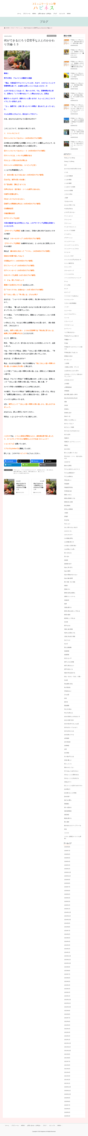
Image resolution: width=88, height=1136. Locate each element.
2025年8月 (67, 883)
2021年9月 (67, 1054)
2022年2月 (67, 1036)
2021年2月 (67, 1079)
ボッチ (66, 288)
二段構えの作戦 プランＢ (71, 367)
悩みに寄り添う (68, 567)
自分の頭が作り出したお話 (71, 723)
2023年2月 (67, 992)
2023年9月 (67, 967)
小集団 (66, 512)
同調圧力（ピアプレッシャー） (72, 441)
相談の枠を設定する (69, 672)
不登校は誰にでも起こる (71, 352)
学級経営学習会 (68, 487)
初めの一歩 (67, 416)
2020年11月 (67, 1090)
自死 (65, 749)
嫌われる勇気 (68, 465)
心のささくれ (68, 531)
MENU (23, 1125)
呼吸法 (66, 445)
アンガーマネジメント (70, 227)
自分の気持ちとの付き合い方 (72, 716)
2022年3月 (67, 1032)
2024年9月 (67, 923)
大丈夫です (67, 462)
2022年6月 (67, 1021)
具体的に (66, 409)
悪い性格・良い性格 (69, 582)
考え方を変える (68, 712)
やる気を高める (68, 208)
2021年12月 (67, 1043)
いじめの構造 (68, 179)
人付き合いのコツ (41, 470)
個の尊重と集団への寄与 (71, 394)
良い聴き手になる (69, 756)
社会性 (66, 680)
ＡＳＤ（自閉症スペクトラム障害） (72, 837)
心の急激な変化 (68, 538)
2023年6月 (67, 978)
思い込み (66, 556)
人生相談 (66, 383)
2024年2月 (67, 948)
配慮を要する (68, 818)
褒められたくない (69, 767)
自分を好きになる (69, 731)
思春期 (66, 560)
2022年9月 (67, 1010)
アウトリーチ (68, 219)
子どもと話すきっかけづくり (72, 469)
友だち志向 (67, 434)
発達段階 (66, 651)
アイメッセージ (68, 216)
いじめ (66, 172)
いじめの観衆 (68, 183)
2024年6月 (67, 934)
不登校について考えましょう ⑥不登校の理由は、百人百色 (77, 85)
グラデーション (68, 237)
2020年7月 (67, 1105)
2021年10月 (67, 1050)
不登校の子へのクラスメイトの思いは (73, 348)
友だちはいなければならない (72, 431)
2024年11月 (67, 916)
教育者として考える (69, 618)
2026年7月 (67, 850)
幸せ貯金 (66, 520)
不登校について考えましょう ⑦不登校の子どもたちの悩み (77, 75)
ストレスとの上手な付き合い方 (72, 259)
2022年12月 (67, 999)
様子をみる (67, 625)
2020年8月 (67, 1101)
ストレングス (68, 267)
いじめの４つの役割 (69, 187)
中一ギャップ (68, 359)
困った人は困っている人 (71, 452)
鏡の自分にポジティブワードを (72, 825)
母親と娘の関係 (68, 629)
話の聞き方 (67, 789)
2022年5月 (67, 1025)
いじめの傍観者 (68, 176)
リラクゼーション (69, 325)
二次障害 (66, 363)
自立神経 (66, 752)
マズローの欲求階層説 (70, 303)
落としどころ (41, 471)
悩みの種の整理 (68, 578)
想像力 (66, 585)
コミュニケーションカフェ (71, 245)
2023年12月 (67, 956)
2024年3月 (67, 945)
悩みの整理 (67, 571)
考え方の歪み (68, 709)
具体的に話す (68, 412)
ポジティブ (67, 292)
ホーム (7, 1125)
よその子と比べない (69, 212)
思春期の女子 (68, 563)
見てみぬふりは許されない (71, 771)
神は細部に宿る (68, 683)
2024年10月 (67, 919)
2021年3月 (67, 1076)
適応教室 (66, 814)
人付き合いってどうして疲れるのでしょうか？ (73, 375)
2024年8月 (67, 927)
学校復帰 (66, 483)
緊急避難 (66, 705)
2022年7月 (67, 1018)
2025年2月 (67, 905)
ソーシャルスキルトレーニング (28, 470)
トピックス (52, 1125)
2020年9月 (67, 1098)
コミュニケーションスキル (71, 248)
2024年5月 (67, 938)
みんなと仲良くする (69, 205)
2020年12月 (67, 1087)
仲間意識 (66, 391)
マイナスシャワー (69, 299)
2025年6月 (67, 890)
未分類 (66, 622)
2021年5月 (67, 1068)
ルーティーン (68, 328)
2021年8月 (67, 1058)
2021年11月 (67, 1047)
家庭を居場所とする (69, 498)
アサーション (51, 36)
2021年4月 (67, 1072)
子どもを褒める (68, 476)
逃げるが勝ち (68, 800)
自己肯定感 (67, 742)
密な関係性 (67, 505)
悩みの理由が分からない (71, 574)
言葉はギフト (68, 782)
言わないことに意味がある (71, 774)
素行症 (66, 702)
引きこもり (67, 523)
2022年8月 (67, 1014)
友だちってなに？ (69, 423)
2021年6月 (67, 1065)
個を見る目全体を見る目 (71, 398)
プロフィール (15, 1125)
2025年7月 (67, 887)
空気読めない (68, 691)
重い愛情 (66, 822)
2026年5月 (67, 858)
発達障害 (66, 654)
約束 (65, 698)
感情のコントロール (69, 596)
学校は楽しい (68, 480)
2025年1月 (67, 908)
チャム (66, 281)
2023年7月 (67, 974)
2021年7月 (67, 1061)
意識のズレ (67, 589)
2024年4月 (67, 941)
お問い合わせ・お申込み (33, 1125)
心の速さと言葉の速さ (70, 545)
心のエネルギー (68, 534)
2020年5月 (67, 1112)
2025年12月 (67, 872)
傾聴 (65, 401)
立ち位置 (66, 694)
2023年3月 (67, 988)
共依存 (66, 405)
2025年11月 (67, 876)
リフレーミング (68, 321)
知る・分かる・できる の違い (72, 676)
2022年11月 (67, 1003)
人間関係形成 (68, 387)
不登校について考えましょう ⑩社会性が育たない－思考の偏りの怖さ (77, 41)
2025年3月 (67, 901)
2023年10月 (67, 963)
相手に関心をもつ (32, 471)
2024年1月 (67, 952)
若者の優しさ (68, 760)
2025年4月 (67, 898)
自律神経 (66, 745)
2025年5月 (67, 894)
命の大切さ (67, 449)
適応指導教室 (68, 811)
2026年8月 (67, 847)
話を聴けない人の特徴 (70, 793)
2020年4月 (67, 1116)
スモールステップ (69, 270)
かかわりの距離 (68, 190)
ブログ (44, 1125)
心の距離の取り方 (69, 542)
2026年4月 (67, 861)
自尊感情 (66, 738)
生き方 (66, 643)
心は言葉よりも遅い (69, 549)
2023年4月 (67, 985)
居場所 (66, 516)
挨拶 (65, 603)
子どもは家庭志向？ (69, 472)
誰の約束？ (67, 796)
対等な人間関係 (68, 509)
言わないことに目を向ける (71, 778)
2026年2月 (67, 868)
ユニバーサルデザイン (70, 314)
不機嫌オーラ (68, 339)
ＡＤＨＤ (66, 833)
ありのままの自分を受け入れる (72, 168)
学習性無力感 (68, 491)
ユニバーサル (68, 310)
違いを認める (68, 807)
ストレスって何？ (69, 256)
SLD (65, 165)
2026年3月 (67, 865)
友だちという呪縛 (69, 427)
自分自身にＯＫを (69, 734)
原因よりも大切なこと (70, 420)
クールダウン (68, 234)
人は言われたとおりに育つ (71, 370)
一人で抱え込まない (69, 332)
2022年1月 (67, 1039)
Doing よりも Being (69, 157)
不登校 (66, 343)
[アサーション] (9, 485)
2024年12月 (67, 912)
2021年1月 (67, 1083)
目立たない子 (68, 658)
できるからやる (68, 201)
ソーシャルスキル (69, 274)
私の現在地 (67, 687)
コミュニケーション (69, 241)
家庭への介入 (68, 494)
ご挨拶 (66, 197)
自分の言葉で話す (69, 720)
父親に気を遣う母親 (69, 636)
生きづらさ (67, 640)
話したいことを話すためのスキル (21, 473)
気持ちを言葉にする (69, 632)
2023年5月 (67, 981)
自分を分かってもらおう (71, 727)
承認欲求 (66, 600)
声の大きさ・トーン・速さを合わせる (73, 457)
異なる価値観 (68, 647)
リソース (66, 317)
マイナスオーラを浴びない (71, 296)
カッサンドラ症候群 (69, 230)
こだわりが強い (68, 194)
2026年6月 (67, 854)
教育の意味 (67, 614)
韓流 (65, 829)
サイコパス (67, 252)
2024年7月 (67, 930)
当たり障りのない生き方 (71, 527)
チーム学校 (67, 285)
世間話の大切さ (68, 356)
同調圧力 (66, 438)
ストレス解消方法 (69, 263)
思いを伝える (50, 470)
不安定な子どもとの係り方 (71, 336)
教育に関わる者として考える (20, 471)
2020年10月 (67, 1094)
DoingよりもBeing (69, 161)
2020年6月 (67, 1108)
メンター (66, 307)
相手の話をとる (68, 669)
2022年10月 (67, 1007)
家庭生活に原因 (68, 502)
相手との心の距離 (69, 662)
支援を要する (68, 607)
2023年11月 (67, 959)
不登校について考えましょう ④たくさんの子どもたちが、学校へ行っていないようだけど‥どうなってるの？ (77, 108)
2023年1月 (67, 996)
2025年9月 (67, 879)
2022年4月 (67, 1028)
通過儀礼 (66, 803)
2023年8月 (67, 970)
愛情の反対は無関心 (69, 592)
